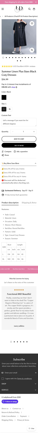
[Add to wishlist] (32, 23)
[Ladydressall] (19, 9)
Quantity (5, 132)
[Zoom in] (32, 50)
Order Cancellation (9, 416)
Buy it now (19, 146)
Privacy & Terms (23, 420)
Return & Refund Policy (10, 412)
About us (5, 409)
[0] (34, 9)
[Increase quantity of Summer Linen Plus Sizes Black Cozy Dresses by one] (34, 131)
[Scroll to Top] (34, 422)
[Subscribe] (34, 372)
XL (10, 109)
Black (4, 97)
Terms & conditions (24, 379)
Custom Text (6, 115)
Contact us (17, 409)
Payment (23, 416)
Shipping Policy (7, 420)
